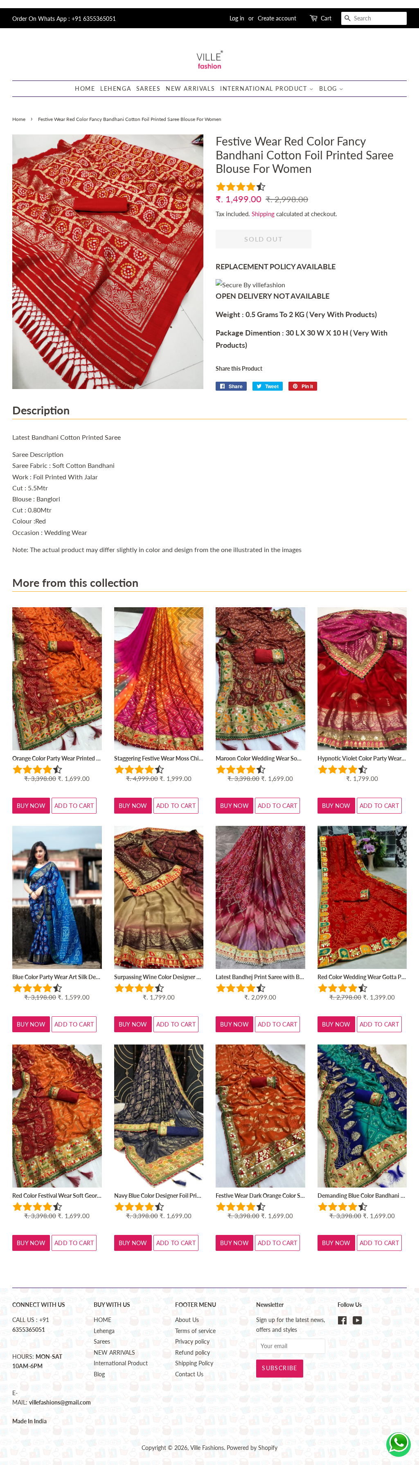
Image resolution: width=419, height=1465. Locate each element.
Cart (326, 18)
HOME (85, 88)
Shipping (263, 213)
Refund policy (192, 1352)
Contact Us (189, 1374)
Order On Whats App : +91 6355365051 (64, 18)
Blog (329, 88)
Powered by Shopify (252, 1448)
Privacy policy (192, 1341)
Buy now (31, 805)
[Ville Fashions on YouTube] (357, 1322)
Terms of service (195, 1331)
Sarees (148, 88)
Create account (277, 18)
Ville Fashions (207, 1448)
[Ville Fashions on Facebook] (342, 1322)
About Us (187, 1320)
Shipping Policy (194, 1363)
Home (18, 119)
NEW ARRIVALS (190, 88)
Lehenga (115, 88)
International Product (264, 88)
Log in (237, 18)
